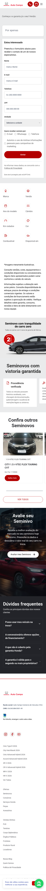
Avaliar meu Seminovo (21, 554)
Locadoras (7, 850)
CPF (6, 103)
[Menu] (41, 4)
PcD (4, 824)
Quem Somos (8, 863)
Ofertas (6, 789)
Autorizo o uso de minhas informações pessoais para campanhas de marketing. (24, 143)
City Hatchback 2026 (11, 750)
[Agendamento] (36, 4)
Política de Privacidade (13, 168)
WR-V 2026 (7, 771)
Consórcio (7, 798)
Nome (6, 61)
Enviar (23, 155)
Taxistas (6, 828)
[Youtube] (18, 734)
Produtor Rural (9, 845)
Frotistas (6, 841)
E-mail (6, 75)
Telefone (8, 89)
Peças (5, 806)
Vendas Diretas (9, 820)
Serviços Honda (9, 802)
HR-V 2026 (7, 776)
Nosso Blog (7, 859)
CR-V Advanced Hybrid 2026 (14, 767)
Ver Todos (7, 780)
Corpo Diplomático (10, 833)
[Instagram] (5, 734)
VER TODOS (23, 499)
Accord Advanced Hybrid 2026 (15, 759)
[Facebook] (12, 734)
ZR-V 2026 (7, 763)
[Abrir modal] (38, 883)
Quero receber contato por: (15, 131)
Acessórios (7, 810)
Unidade (7, 117)
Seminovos (7, 794)
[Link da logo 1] (13, 4)
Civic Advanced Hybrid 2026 (14, 755)
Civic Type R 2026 (10, 746)
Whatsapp (21, 134)
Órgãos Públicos (9, 837)
